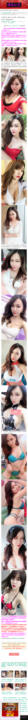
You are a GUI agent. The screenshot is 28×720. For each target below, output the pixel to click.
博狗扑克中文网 (17, 638)
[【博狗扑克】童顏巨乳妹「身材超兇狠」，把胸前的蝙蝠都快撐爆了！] (20, 686)
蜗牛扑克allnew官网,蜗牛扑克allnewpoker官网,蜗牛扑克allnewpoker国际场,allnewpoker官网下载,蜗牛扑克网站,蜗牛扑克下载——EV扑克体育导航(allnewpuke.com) (14, 629)
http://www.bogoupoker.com (14, 25)
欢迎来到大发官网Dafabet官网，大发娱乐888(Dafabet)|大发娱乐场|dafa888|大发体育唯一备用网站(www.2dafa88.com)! (13, 37)
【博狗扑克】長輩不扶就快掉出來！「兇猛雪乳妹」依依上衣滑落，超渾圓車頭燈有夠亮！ (20, 664)
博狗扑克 (14, 21)
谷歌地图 (24, 717)
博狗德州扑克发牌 (7, 13)
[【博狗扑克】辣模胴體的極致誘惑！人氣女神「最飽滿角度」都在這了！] (7, 674)
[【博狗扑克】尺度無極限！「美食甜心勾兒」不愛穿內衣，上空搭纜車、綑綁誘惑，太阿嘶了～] (7, 686)
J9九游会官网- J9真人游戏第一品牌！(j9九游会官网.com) (13, 633)
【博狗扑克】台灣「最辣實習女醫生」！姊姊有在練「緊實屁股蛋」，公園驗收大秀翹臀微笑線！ (7, 664)
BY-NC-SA (11, 645)
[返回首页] (1, 13)
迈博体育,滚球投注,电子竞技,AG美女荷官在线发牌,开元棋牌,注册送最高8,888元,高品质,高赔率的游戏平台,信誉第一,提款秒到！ (14, 618)
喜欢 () (14, 654)
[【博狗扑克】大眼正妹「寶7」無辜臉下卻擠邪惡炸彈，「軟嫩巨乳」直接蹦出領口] (20, 674)
